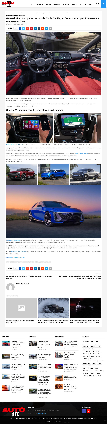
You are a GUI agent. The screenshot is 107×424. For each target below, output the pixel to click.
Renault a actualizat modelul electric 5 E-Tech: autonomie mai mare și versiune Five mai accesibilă (18, 344)
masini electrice (87, 361)
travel (98, 373)
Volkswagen (92, 375)
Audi (97, 341)
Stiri (32, 5)
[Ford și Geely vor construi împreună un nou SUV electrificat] (6, 366)
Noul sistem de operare (13, 240)
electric (85, 353)
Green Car (5, 336)
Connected (32, 336)
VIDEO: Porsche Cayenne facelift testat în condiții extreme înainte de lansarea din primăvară (53, 321)
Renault (85, 368)
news (94, 363)
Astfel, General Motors (81, 153)
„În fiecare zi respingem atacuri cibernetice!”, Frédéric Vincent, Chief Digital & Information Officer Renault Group (43, 379)
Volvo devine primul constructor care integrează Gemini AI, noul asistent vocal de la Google (44, 344)
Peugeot (90, 366)
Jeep (90, 358)
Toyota (92, 373)
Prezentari (40, 5)
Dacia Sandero (86, 351)
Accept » (49, 421)
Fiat (94, 353)
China (92, 346)
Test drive (57, 5)
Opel (84, 366)
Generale (9, 15)
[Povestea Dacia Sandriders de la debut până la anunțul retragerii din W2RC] (59, 386)
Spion (96, 368)
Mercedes (101, 361)
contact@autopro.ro (40, 413)
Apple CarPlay (19, 262)
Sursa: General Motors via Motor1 (16, 257)
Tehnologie (22, 15)
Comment (83, 5)
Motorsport (59, 336)
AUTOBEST (85, 344)
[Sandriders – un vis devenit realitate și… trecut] (59, 378)
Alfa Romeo (86, 341)
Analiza (48, 5)
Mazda (94, 361)
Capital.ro (85, 346)
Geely (92, 356)
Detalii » (58, 421)
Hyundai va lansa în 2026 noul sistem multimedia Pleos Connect (44, 356)
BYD (96, 344)
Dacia (84, 349)
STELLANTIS (85, 370)
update (84, 375)
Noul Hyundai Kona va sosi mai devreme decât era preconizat (17, 356)
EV (90, 353)
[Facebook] (97, 4)
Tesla (96, 370)
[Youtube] (99, 4)
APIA (92, 341)
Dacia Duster (91, 349)
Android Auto (10, 262)
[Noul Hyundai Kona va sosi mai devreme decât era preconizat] (6, 356)
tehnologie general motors (43, 262)
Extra (90, 5)
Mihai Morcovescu (12, 24)
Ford (99, 353)
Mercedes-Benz (86, 363)
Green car (66, 5)
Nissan (99, 363)
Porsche (97, 366)
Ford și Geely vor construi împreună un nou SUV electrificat (18, 366)
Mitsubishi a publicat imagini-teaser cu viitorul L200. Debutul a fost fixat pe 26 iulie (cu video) (84, 321)
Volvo (99, 375)
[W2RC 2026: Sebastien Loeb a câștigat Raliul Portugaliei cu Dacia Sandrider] (59, 355)
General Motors (29, 262)
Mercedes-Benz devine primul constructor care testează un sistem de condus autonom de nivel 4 (44, 392)
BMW (91, 344)
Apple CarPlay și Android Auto (14, 144)
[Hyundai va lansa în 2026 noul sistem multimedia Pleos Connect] (33, 356)
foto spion (85, 356)
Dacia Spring (96, 351)
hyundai (98, 356)
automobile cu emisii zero (18, 251)
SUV (91, 370)
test (101, 370)
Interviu (74, 5)
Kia (94, 358)
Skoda (91, 368)
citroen (98, 346)
